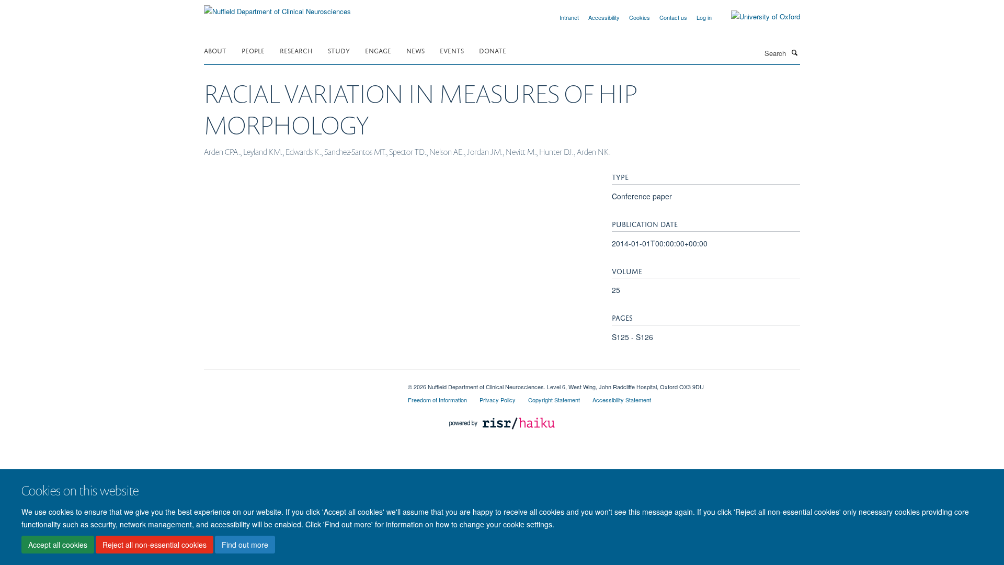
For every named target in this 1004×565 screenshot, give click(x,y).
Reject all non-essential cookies (154, 544)
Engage (378, 50)
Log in (704, 17)
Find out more (245, 544)
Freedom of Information (437, 400)
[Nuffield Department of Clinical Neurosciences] (277, 8)
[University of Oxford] (757, 16)
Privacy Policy (498, 400)
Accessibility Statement (621, 400)
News (415, 50)
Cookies (639, 17)
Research (296, 50)
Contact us (673, 17)
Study (339, 50)
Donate (492, 50)
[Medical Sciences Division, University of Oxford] (298, 383)
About (215, 50)
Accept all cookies (57, 544)
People (253, 50)
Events (452, 50)
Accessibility (604, 17)
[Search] (794, 52)
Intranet (569, 17)
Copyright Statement (554, 400)
